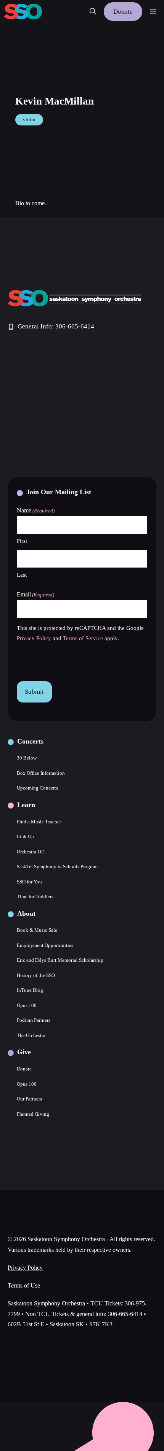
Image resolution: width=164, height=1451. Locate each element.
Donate (123, 11)
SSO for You (29, 882)
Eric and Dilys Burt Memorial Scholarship (60, 960)
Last (22, 575)
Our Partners (29, 1099)
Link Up (25, 836)
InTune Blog (30, 990)
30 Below (27, 758)
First (22, 541)
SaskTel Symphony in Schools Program (57, 866)
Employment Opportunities (45, 945)
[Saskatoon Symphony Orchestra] (23, 11)
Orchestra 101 (31, 852)
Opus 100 (27, 1005)
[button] (93, 11)
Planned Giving (33, 1114)
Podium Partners (33, 1020)
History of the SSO (36, 975)
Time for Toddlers (35, 896)
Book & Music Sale (37, 930)
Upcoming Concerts (37, 788)
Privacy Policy (34, 638)
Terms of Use (24, 1285)
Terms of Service (83, 638)
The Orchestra (31, 1035)
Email (35, 594)
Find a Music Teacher (39, 822)
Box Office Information (41, 773)
